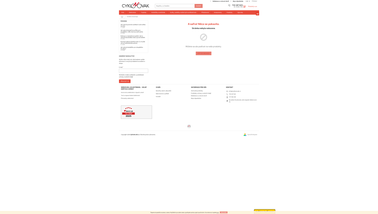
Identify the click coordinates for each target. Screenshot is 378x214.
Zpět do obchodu (203, 53)
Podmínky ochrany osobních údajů (201, 93)
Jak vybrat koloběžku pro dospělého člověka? (132, 48)
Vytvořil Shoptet (252, 135)
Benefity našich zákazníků (163, 91)
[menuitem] (122, 12)
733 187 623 (232, 94)
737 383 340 (232, 97)
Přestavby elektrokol (127, 98)
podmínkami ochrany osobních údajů (131, 76)
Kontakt (158, 97)
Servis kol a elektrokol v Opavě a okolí (132, 93)
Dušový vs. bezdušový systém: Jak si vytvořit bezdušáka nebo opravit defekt (133, 36)
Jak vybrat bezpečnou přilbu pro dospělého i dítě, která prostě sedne (132, 30)
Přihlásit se (125, 81)
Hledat (198, 6)
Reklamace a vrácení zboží (221, 1)
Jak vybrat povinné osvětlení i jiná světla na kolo (133, 25)
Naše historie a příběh (162, 94)
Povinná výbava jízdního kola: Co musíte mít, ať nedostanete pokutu (133, 42)
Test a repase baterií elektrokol (130, 95)
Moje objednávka (238, 1)
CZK (247, 1)
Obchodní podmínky (197, 91)
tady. (218, 212)
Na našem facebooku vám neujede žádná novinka (243, 101)
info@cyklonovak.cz (235, 91)
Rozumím (223, 212)
